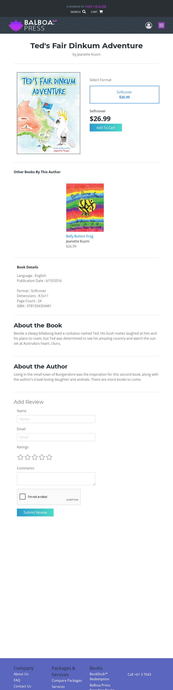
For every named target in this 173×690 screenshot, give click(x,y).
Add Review (29, 402)
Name (21, 411)
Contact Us (22, 686)
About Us (21, 674)
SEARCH (75, 12)
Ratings (23, 447)
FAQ (17, 680)
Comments (25, 468)
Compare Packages (67, 680)
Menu (163, 25)
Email (21, 429)
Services (58, 686)
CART (94, 12)
